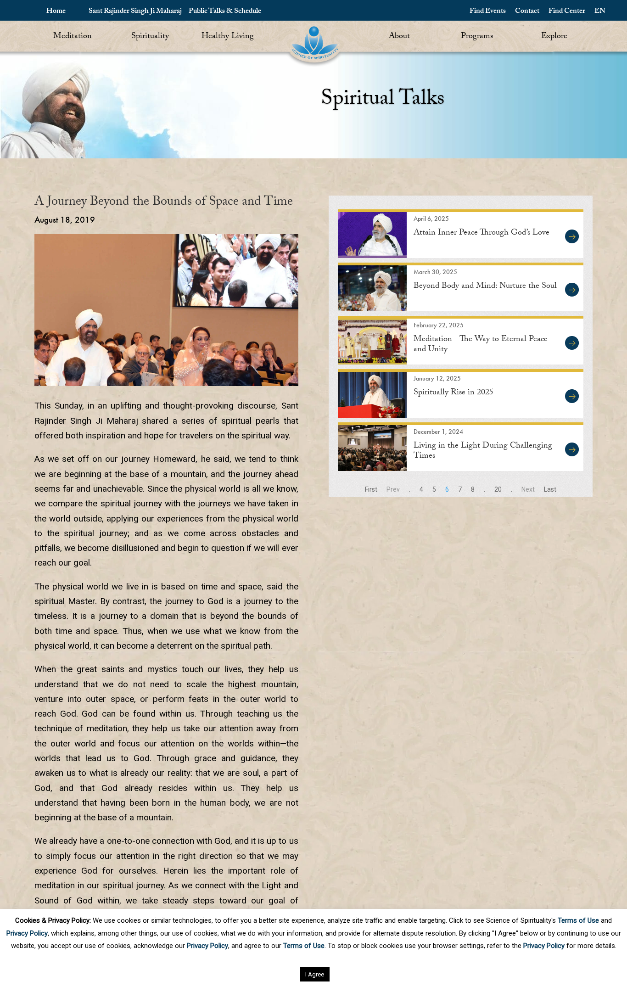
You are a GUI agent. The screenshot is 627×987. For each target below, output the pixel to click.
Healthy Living (228, 37)
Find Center (567, 12)
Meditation (72, 37)
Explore (554, 37)
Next (528, 489)
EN (599, 12)
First (371, 489)
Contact (527, 12)
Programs (477, 37)
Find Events (488, 12)
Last (550, 489)
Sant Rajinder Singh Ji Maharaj (135, 12)
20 (498, 489)
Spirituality (150, 37)
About (399, 37)
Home (56, 12)
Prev (393, 489)
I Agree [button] (314, 974)
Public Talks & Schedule (225, 12)
